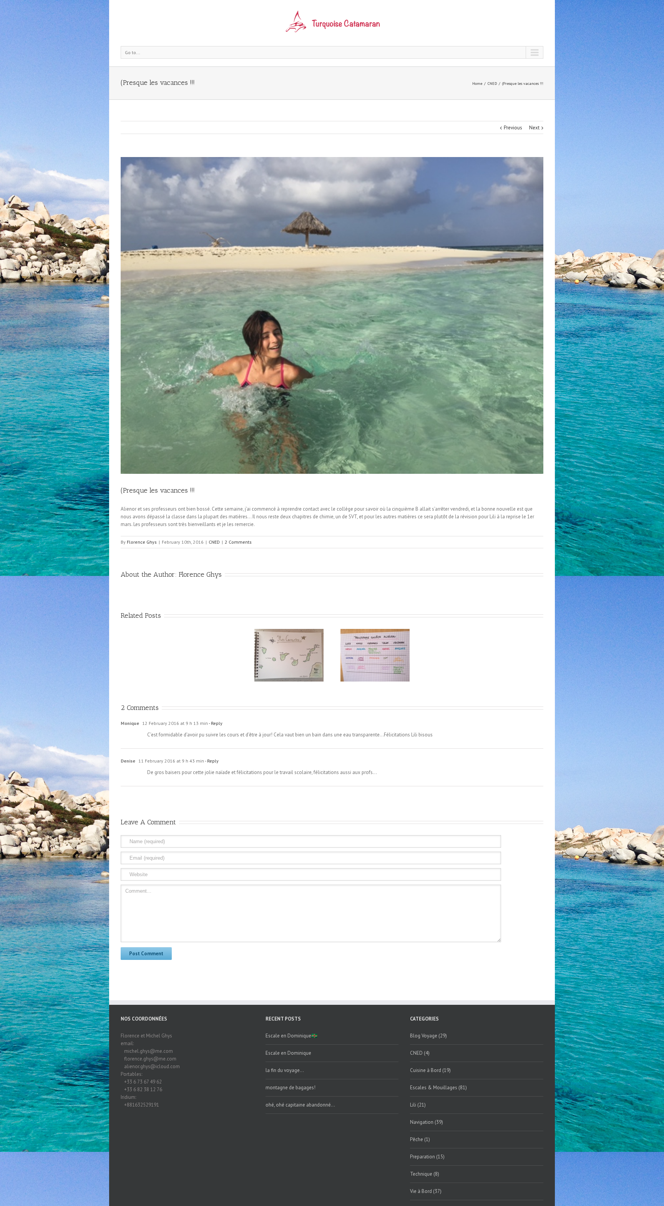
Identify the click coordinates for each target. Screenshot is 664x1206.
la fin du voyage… (285, 1070)
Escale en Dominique (288, 1053)
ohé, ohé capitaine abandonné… (300, 1105)
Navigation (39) (426, 1122)
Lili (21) (418, 1105)
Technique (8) (424, 1174)
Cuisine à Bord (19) (430, 1070)
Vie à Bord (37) (426, 1191)
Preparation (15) (427, 1156)
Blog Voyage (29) (428, 1035)
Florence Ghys (142, 542)
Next (534, 127)
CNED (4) (420, 1053)
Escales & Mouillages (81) (438, 1087)
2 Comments (238, 542)
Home (477, 83)
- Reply (215, 723)
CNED (492, 83)
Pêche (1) (420, 1139)
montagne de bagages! (290, 1087)
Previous (513, 127)
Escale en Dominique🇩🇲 (291, 1035)
